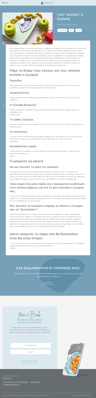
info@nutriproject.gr (11, 385)
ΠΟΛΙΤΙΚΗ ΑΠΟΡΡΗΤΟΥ (42, 395)
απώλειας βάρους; (63, 51)
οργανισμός (30, 53)
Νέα (69, 24)
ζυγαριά (57, 48)
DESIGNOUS (87, 395)
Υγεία (74, 24)
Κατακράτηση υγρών (23, 146)
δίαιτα (29, 51)
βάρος (48, 53)
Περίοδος (16, 80)
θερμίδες (46, 58)
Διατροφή (61, 24)
